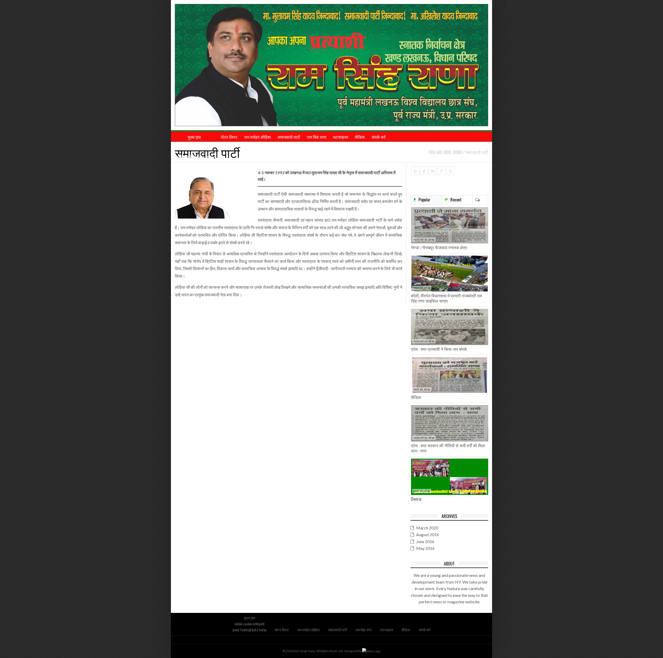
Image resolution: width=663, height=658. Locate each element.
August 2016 (427, 534)
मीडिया (416, 397)
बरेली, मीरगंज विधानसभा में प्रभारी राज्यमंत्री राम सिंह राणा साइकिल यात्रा (446, 298)
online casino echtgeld (194, 147)
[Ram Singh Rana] (331, 65)
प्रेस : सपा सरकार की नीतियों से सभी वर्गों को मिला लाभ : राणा (448, 448)
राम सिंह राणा (364, 629)
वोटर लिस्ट (282, 629)
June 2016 (425, 541)
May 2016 (425, 548)
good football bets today (194, 157)
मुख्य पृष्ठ (249, 617)
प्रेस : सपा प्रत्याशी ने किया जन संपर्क (439, 349)
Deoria (416, 499)
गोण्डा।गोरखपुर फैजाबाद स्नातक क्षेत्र (439, 247)
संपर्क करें (424, 629)
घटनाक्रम (386, 629)
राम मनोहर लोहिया (308, 629)
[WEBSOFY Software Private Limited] (371, 651)
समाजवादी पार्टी (337, 629)
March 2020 (427, 527)
